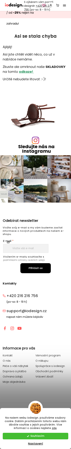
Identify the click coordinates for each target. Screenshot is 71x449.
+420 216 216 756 (22, 295)
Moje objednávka (14, 382)
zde (54, 428)
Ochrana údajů (13, 376)
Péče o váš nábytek (15, 366)
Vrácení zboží (44, 376)
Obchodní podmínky (49, 371)
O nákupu (42, 361)
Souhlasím (37, 436)
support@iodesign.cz (27, 310)
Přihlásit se (36, 268)
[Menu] (64, 5)
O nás (7, 361)
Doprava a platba (14, 371)
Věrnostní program (48, 355)
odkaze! (26, 71)
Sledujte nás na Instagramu (36, 148)
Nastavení (35, 444)
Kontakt (8, 355)
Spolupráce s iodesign (50, 366)
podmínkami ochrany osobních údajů (24, 260)
